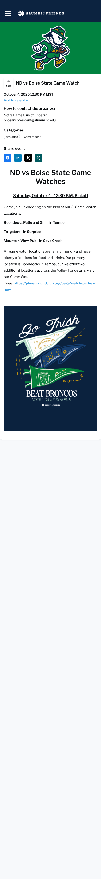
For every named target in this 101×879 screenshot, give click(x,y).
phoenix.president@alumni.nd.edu (30, 120)
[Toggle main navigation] (7, 13)
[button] (16, 100)
